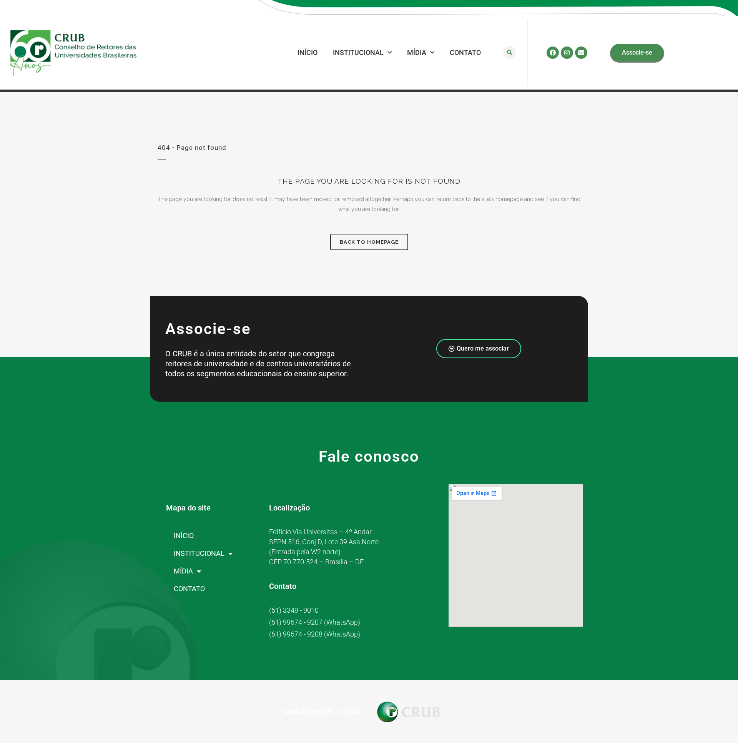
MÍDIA (416, 52)
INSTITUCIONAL (358, 52)
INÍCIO (307, 52)
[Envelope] (581, 53)
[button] (509, 52)
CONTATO (465, 52)
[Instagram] (567, 53)
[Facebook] (553, 53)
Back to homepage (369, 242)
